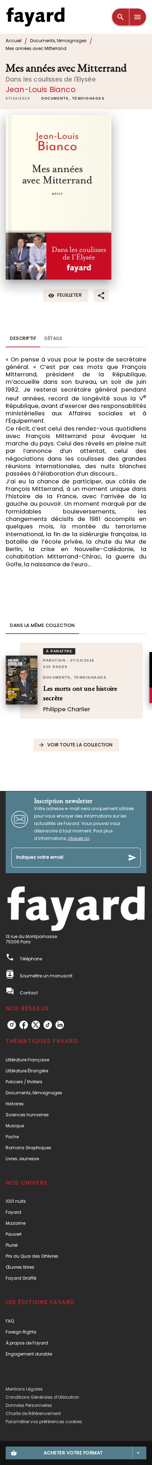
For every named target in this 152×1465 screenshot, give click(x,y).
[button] (73, 99)
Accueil (14, 41)
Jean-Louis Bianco (41, 89)
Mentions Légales (24, 1389)
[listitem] (12, 1025)
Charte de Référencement (33, 1413)
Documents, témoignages (58, 41)
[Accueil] (35, 17)
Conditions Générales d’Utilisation (42, 1397)
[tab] (23, 338)
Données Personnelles (29, 1405)
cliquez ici (78, 838)
